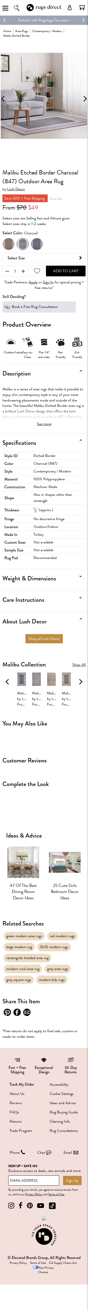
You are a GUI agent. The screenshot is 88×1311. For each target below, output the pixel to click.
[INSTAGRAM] (11, 1206)
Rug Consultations (64, 1131)
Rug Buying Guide (64, 1112)
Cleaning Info (60, 1121)
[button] (82, 7)
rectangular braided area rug (27, 958)
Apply (33, 282)
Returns (16, 1121)
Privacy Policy (34, 1194)
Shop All (79, 665)
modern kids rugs (52, 980)
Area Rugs (21, 31)
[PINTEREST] (30, 1206)
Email (68, 1152)
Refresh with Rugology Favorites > (44, 20)
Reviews (16, 1103)
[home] (44, 10)
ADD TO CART (66, 271)
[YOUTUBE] (40, 1206)
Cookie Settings (62, 1094)
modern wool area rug (22, 969)
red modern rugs (62, 936)
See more (44, 424)
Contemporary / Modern (47, 31)
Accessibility (59, 1084)
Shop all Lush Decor (44, 639)
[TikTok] (52, 1206)
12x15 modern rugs (54, 947)
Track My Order (22, 1084)
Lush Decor (16, 189)
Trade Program (21, 1131)
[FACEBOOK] (20, 1206)
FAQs (14, 1112)
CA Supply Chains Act (63, 1263)
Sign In (48, 282)
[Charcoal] (23, 244)
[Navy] (37, 244)
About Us (17, 1094)
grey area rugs (57, 969)
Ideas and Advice (63, 1103)
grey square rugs (18, 980)
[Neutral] (8, 244)
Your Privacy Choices (46, 1270)
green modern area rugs (24, 936)
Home (7, 31)
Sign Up (72, 1180)
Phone (15, 1152)
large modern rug (19, 947)
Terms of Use (56, 1194)
